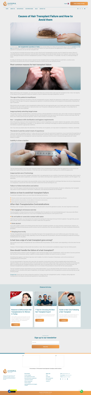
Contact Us (42, 8)
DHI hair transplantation (28, 381)
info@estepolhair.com (66, 373)
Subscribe (45, 346)
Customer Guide (29, 8)
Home (7, 8)
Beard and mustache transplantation (30, 378)
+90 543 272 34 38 (68, 375)
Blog (36, 8)
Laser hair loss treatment (29, 379)
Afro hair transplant (28, 375)
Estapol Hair (13, 274)
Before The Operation (49, 378)
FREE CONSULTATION (79, 3)
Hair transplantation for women (30, 376)
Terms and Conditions (48, 393)
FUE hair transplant (28, 382)
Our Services (20, 8)
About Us (12, 8)
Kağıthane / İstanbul (66, 376)
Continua (16, 324)
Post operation (48, 379)
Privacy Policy (42, 393)
